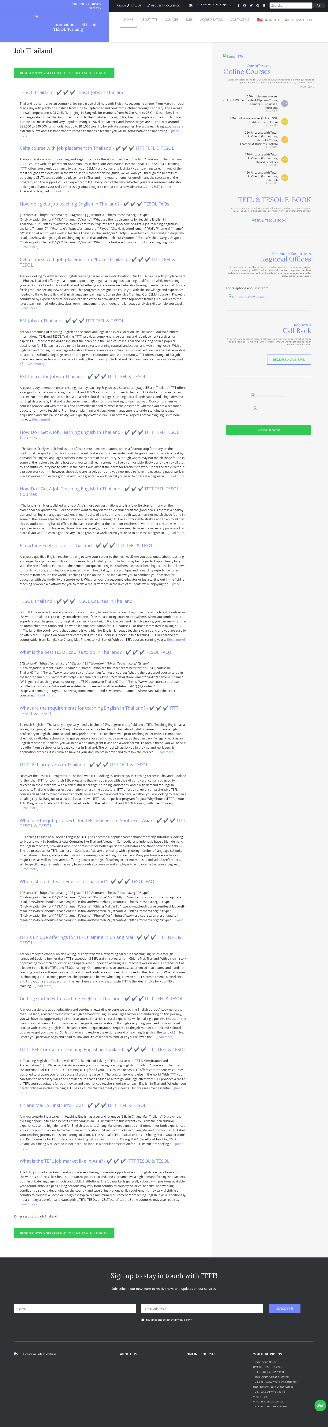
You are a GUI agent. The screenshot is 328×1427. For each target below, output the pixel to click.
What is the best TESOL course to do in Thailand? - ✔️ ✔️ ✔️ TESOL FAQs (95, 652)
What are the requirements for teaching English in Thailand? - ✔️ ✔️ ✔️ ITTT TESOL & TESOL (99, 710)
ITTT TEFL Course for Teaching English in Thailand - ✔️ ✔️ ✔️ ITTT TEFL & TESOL (103, 1049)
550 (285, 103)
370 (285, 121)
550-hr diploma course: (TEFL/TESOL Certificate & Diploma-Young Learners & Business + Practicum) (250, 103)
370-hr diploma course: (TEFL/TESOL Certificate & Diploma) (254, 121)
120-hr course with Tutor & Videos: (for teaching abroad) (261, 178)
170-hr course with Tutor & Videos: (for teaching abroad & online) (261, 159)
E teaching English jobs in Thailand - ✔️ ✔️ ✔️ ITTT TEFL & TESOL (87, 545)
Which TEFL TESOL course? (268, 1401)
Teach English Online (264, 1361)
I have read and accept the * (168, 1319)
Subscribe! (284, 1309)
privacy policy (183, 1319)
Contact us (240, 20)
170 (285, 159)
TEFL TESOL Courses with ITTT (270, 1371)
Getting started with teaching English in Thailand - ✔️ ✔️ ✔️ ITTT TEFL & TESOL (101, 998)
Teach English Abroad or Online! (271, 1376)
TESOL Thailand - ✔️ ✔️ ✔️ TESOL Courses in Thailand (76, 601)
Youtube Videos (267, 1354)
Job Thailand (33, 50)
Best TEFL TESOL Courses (267, 1366)
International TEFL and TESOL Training (74, 27)
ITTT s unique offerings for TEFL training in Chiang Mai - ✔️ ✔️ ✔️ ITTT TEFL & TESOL (100, 940)
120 (285, 177)
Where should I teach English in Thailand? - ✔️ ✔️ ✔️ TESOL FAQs (88, 881)
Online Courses (86, 4)
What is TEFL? (261, 1396)
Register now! (268, 430)
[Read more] (61, 191)
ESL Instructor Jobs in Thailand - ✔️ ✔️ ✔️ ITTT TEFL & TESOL (83, 376)
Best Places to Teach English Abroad (273, 1386)
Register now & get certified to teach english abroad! (64, 73)
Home (128, 20)
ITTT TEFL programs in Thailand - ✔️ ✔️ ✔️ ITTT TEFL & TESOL (84, 764)
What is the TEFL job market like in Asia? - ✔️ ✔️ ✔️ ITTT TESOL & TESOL (94, 1161)
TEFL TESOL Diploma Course (269, 1391)
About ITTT (149, 20)
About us (128, 1354)
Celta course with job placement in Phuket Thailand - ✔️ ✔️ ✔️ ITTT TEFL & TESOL (98, 262)
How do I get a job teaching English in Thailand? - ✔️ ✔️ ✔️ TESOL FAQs (94, 204)
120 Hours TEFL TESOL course (270, 1406)
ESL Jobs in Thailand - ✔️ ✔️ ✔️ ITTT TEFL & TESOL (72, 320)
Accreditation (211, 20)
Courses (171, 20)
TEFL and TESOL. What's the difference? (275, 1381)
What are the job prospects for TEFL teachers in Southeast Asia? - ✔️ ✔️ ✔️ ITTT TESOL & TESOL (102, 823)
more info (306, 87)
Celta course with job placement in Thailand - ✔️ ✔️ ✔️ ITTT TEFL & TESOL (97, 148)
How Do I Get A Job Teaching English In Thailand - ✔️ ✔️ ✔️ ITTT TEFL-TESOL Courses (99, 435)
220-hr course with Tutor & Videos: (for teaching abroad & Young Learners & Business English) (259, 140)
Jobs (189, 20)
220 (285, 139)
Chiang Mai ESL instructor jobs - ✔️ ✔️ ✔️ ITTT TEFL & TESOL (83, 1105)
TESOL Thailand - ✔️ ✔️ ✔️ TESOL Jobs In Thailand (72, 92)
